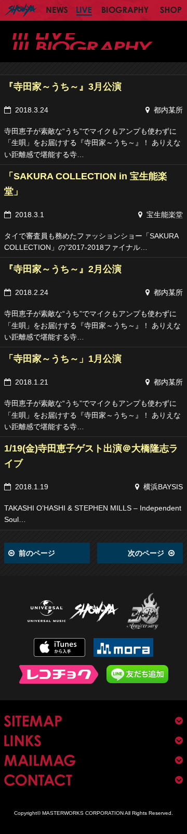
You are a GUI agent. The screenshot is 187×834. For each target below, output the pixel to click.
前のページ (37, 553)
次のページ (146, 553)
